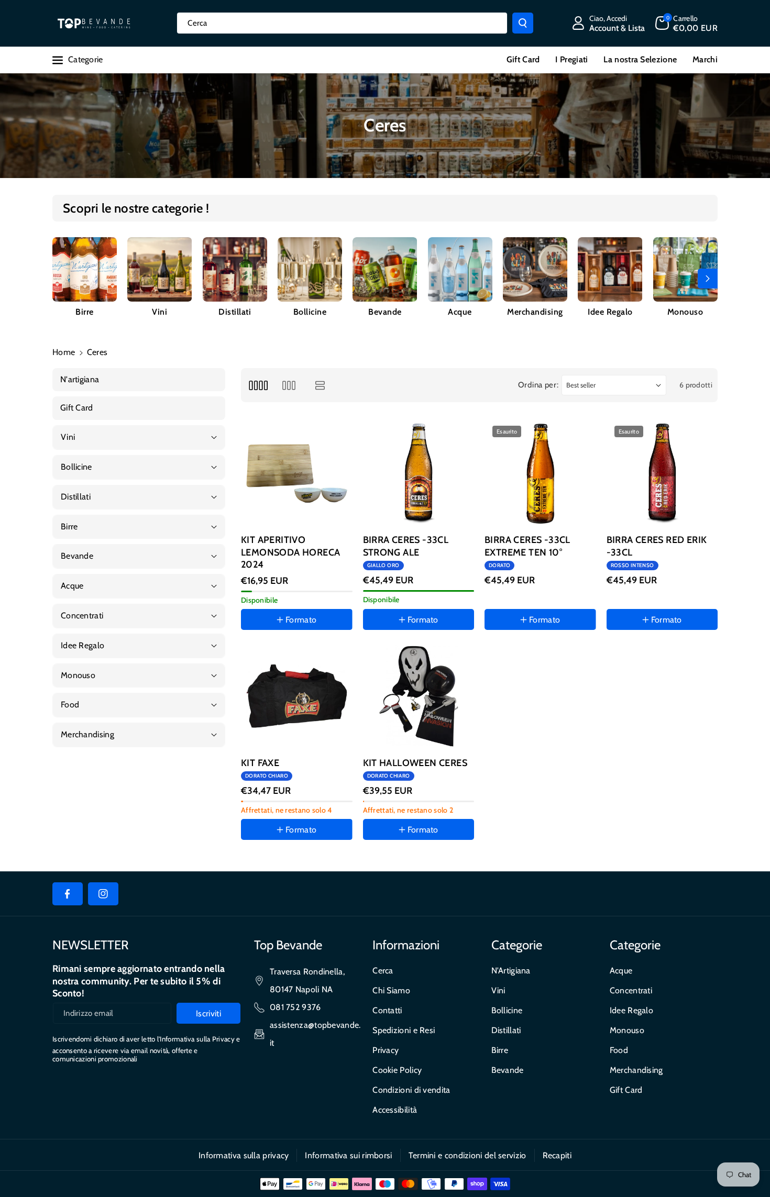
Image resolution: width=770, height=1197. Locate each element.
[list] (320, 385)
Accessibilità (394, 1110)
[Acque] (460, 269)
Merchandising (535, 312)
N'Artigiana (511, 971)
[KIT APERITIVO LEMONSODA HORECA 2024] (297, 473)
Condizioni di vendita (411, 1090)
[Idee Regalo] (610, 269)
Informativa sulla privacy (244, 1155)
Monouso (685, 312)
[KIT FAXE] (297, 696)
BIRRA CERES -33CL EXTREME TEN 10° (527, 546)
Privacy (385, 1050)
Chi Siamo (391, 990)
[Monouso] (685, 269)
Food (619, 1050)
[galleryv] (289, 385)
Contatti (387, 1010)
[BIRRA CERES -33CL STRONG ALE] (419, 473)
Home (63, 352)
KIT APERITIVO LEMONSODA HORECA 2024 (290, 552)
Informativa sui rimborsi (348, 1155)
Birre (84, 312)
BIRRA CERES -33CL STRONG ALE (406, 546)
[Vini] (159, 269)
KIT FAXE (260, 763)
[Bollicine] (310, 269)
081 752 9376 (295, 1007)
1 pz (258, 859)
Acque (460, 312)
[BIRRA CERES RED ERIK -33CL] (662, 473)
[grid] (258, 385)
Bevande (385, 312)
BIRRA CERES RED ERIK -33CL (657, 546)
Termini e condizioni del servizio (467, 1155)
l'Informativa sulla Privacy (196, 1039)
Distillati (234, 312)
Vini (159, 312)
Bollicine (310, 312)
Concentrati (631, 990)
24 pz (505, 650)
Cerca (382, 971)
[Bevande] (385, 269)
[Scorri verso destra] (708, 279)
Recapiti (557, 1155)
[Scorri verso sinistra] (62, 279)
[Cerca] (522, 23)
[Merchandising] (535, 269)
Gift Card (626, 1090)
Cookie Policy (397, 1070)
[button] (686, 23)
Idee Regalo (610, 312)
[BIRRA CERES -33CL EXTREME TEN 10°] (540, 473)
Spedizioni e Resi (403, 1030)
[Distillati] (235, 269)
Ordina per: (538, 385)
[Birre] (84, 269)
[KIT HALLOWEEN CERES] (419, 696)
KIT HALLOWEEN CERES (415, 763)
